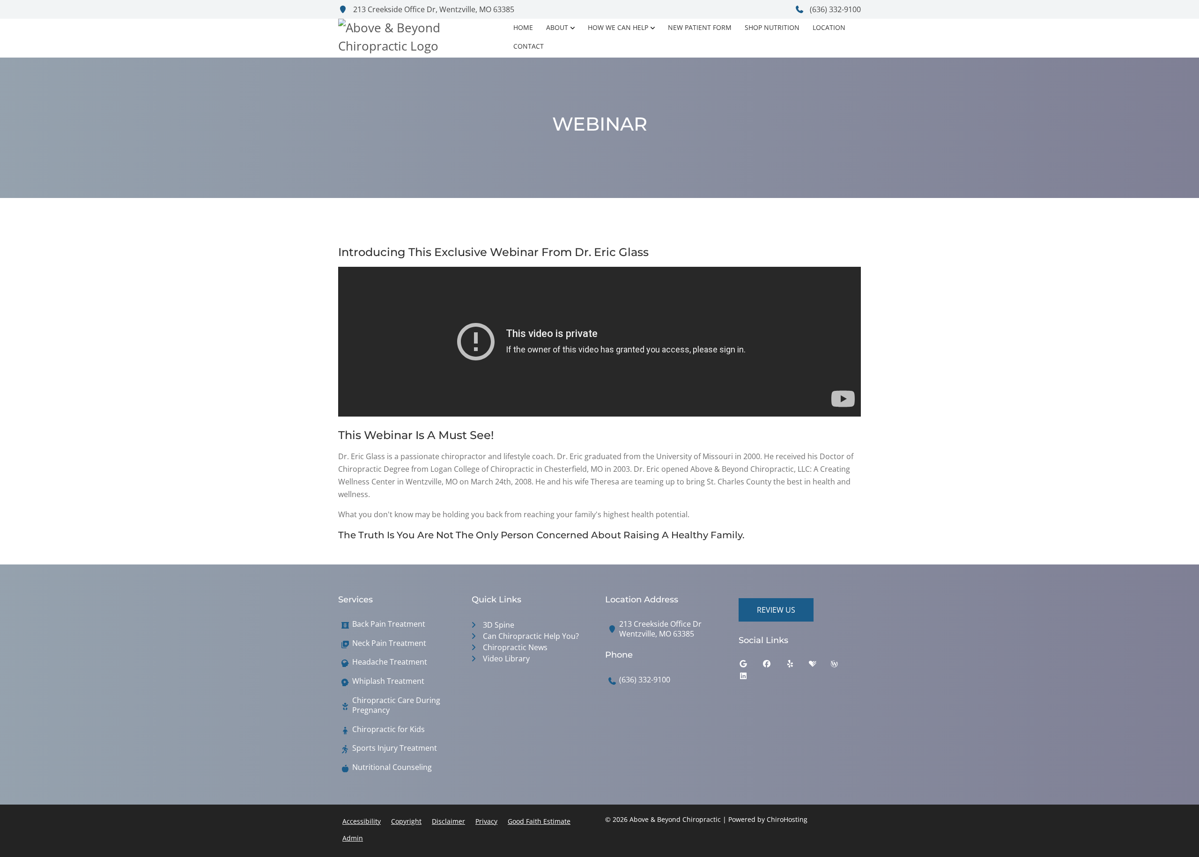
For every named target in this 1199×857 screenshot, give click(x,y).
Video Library (506, 658)
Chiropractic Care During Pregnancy (396, 705)
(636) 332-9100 (834, 9)
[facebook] (773, 666)
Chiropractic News (515, 647)
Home (523, 27)
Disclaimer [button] (448, 821)
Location (829, 27)
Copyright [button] (406, 821)
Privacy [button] (486, 821)
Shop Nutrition (772, 27)
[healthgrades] (819, 666)
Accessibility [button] (361, 821)
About (557, 27)
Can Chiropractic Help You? (531, 636)
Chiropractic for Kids (388, 729)
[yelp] (797, 666)
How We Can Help (618, 27)
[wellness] (841, 666)
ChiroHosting (787, 819)
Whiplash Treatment (388, 681)
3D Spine (498, 625)
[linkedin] (750, 678)
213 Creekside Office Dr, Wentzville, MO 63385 (432, 9)
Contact (528, 46)
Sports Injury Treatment (394, 748)
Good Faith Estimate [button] (539, 821)
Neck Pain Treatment (389, 643)
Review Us (776, 610)
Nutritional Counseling (392, 767)
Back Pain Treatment (388, 624)
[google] (750, 666)
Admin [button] (352, 838)
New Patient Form (700, 27)
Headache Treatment (389, 662)
